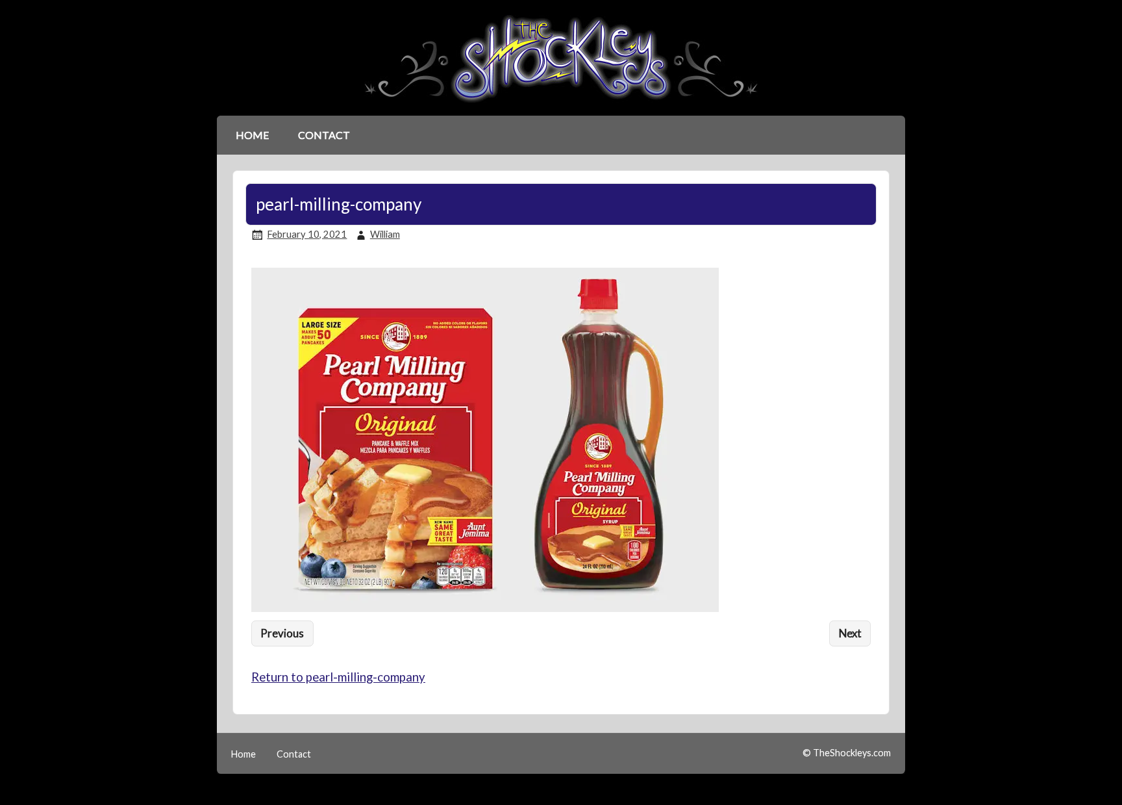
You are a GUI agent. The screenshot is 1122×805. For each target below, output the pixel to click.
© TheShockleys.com (847, 752)
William (385, 234)
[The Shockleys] (561, 103)
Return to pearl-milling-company (338, 677)
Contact (324, 135)
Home (252, 135)
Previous (282, 633)
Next (850, 633)
